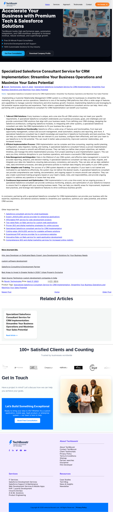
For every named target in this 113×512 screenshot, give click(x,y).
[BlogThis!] (51, 281)
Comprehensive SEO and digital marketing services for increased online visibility (39, 240)
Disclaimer (64, 462)
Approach (66, 4)
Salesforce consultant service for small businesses (27, 214)
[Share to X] (53, 281)
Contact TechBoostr (68, 449)
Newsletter (64, 486)
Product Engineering (17, 495)
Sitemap (63, 458)
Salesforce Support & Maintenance (23, 484)
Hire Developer (66, 465)
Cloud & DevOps (16, 491)
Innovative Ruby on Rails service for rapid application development (34, 237)
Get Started (101, 4)
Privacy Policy (66, 454)
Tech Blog (64, 482)
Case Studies (65, 480)
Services (56, 4)
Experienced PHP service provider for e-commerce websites (31, 234)
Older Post (107, 292)
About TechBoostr (67, 447)
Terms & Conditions (68, 456)
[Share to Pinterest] (57, 281)
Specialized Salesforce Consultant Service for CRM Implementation (62, 87)
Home (47, 4)
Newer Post (6, 292)
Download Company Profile (40, 53)
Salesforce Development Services (23, 482)
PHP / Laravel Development (20, 488)
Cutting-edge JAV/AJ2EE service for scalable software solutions (33, 231)
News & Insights (66, 484)
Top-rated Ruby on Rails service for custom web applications (31, 222)
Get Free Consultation (13, 53)
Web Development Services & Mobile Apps (26, 486)
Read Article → (12, 335)
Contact (89, 4)
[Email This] (49, 281)
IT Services (13, 480)
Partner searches (67, 460)
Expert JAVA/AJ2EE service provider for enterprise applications (33, 217)
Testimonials (78, 4)
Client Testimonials (68, 451)
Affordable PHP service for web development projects (29, 220)
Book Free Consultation (27, 420)
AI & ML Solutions (16, 493)
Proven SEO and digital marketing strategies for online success (32, 225)
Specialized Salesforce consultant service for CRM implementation (34, 228)
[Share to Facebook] (55, 281)
